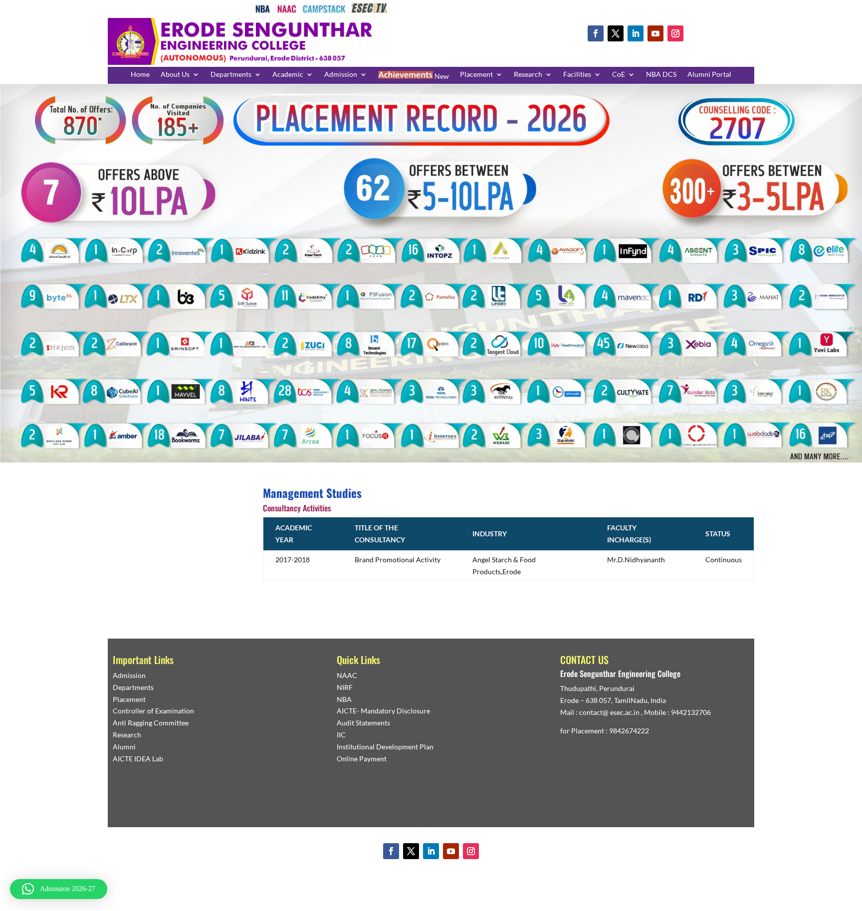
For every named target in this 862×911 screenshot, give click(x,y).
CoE (618, 74)
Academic (287, 74)
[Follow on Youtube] (655, 33)
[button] (58, 889)
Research (528, 74)
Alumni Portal (709, 74)
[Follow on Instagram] (675, 33)
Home (140, 74)
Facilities (577, 74)
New (441, 76)
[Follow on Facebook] (596, 33)
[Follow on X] (616, 33)
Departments (231, 74)
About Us (175, 74)
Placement (476, 74)
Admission (340, 74)
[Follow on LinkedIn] (636, 33)
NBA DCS (661, 74)
